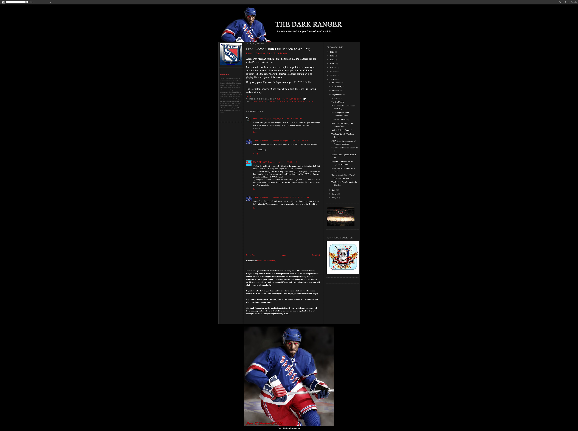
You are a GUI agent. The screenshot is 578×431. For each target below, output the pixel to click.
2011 (332, 63)
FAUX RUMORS (260, 161)
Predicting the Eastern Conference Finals (340, 114)
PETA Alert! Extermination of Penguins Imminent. (343, 142)
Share (249, 96)
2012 (332, 59)
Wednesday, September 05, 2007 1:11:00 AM (291, 197)
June (334, 193)
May (334, 197)
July (334, 189)
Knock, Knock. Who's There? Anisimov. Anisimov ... (343, 176)
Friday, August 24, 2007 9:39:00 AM (283, 162)
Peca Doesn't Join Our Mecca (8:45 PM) (278, 48)
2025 (332, 51)
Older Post (315, 255)
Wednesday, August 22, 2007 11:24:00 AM (290, 140)
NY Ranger (308, 102)
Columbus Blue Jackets (266, 102)
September (336, 94)
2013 (332, 55)
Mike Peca (297, 102)
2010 (332, 67)
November (336, 86)
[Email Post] (304, 99)
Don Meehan (285, 102)
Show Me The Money (340, 119)
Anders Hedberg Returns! (341, 130)
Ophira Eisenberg (261, 118)
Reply (255, 132)
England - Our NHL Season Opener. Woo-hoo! (342, 163)
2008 (332, 75)
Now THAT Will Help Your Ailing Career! (342, 125)
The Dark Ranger (260, 140)
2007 (332, 79)
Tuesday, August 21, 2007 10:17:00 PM (285, 118)
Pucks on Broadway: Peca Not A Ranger (266, 53)
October (335, 90)
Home (283, 255)
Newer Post (250, 255)
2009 (332, 71)
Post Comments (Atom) (266, 260)
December (336, 82)
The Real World (337, 101)
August (335, 98)
